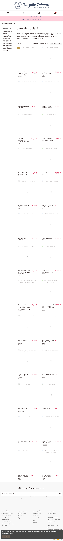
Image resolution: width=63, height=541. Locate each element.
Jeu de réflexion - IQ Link (24, 409)
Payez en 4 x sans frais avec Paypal (31, 19)
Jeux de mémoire (7, 43)
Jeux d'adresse (7, 41)
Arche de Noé (46, 408)
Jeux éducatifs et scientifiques (7, 46)
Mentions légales (6, 522)
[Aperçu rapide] (27, 69)
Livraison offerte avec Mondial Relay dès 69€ (31, 17)
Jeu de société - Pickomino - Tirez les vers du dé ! (24, 342)
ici (13, 533)
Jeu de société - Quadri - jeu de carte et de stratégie (24, 73)
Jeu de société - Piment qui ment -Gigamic (47, 73)
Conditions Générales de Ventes (8, 524)
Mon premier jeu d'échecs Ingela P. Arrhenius (47, 476)
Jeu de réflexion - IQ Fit (24, 441)
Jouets (35, 522)
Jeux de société (7, 28)
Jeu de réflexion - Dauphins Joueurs (47, 106)
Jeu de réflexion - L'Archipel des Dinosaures (47, 442)
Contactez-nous (22, 513)
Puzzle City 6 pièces (48, 173)
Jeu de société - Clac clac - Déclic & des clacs (48, 342)
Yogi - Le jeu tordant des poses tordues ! (48, 375)
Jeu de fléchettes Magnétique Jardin (23, 173)
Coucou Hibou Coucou (22, 238)
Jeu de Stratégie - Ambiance (8, 49)
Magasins (20, 518)
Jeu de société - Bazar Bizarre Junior (47, 271)
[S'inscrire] (60, 494)
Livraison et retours (7, 513)
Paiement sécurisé (7, 515)
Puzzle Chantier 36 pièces (23, 206)
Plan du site (21, 515)
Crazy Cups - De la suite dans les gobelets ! (23, 376)
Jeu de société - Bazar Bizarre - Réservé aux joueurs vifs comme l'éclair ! (24, 307)
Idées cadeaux (37, 513)
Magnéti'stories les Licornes (23, 106)
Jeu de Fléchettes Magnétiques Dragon (48, 139)
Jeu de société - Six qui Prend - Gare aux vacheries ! (24, 272)
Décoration (36, 515)
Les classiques (7, 35)
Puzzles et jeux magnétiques (7, 37)
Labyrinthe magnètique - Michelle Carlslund (23, 140)
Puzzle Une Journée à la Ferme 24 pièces (48, 206)
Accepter (6, 536)
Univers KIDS (36, 518)
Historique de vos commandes (7, 518)
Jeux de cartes (7, 40)
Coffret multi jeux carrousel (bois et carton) (23, 476)
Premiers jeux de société (7, 32)
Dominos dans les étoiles (47, 238)
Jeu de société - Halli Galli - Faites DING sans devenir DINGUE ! (48, 307)
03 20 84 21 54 (53, 525)
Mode (34, 520)
